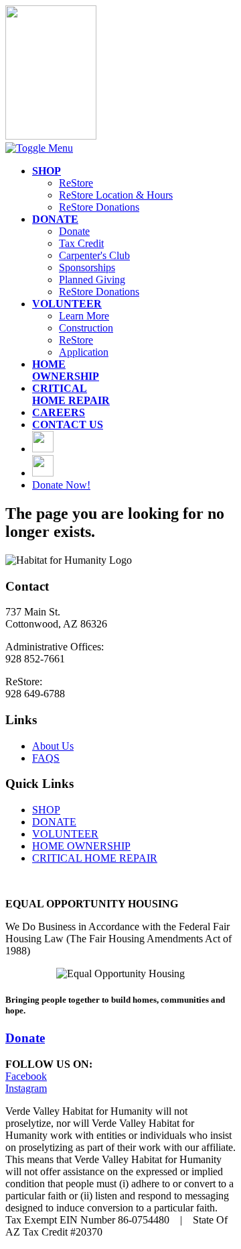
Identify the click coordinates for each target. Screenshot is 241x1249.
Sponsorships (87, 267)
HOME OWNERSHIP (81, 846)
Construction (86, 328)
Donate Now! (61, 485)
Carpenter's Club (94, 255)
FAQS (46, 758)
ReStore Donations (99, 207)
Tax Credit (81, 243)
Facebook (26, 1076)
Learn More (84, 315)
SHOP (46, 809)
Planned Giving (92, 279)
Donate (74, 231)
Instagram (26, 1088)
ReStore (76, 183)
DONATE (54, 822)
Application (83, 352)
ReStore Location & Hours (116, 195)
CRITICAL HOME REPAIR (94, 858)
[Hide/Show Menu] (39, 148)
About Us (53, 746)
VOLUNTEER (65, 834)
